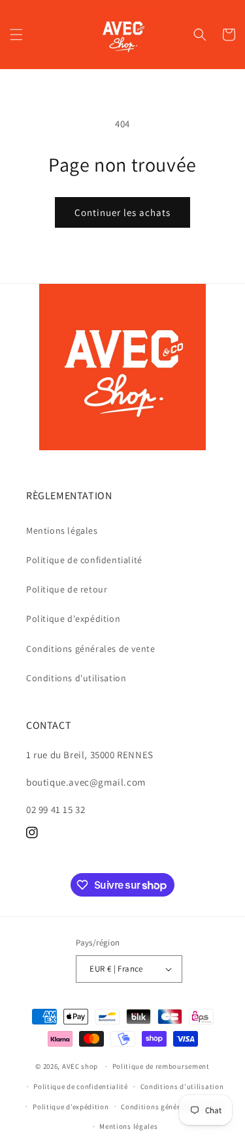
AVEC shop (80, 1066)
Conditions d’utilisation (182, 1086)
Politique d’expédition (70, 1106)
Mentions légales (62, 530)
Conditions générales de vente (90, 648)
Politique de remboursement (161, 1066)
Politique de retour (66, 589)
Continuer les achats (122, 212)
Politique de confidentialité (84, 560)
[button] (16, 34)
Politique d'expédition (73, 618)
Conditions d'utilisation (76, 678)
